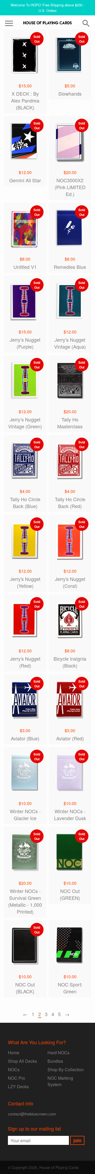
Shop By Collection (66, 1069)
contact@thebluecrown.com (32, 1114)
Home (13, 1053)
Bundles (55, 1061)
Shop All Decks (22, 1061)
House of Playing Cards (59, 1167)
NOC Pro (16, 1078)
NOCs (14, 1069)
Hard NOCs (58, 1053)
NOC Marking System (60, 1081)
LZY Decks (18, 1086)
